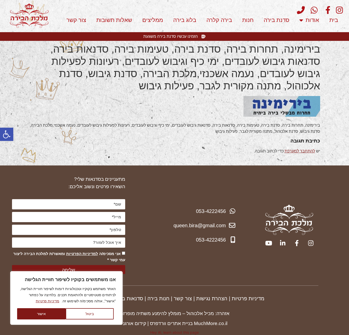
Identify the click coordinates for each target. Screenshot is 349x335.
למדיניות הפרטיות (82, 254)
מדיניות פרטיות (47, 301)
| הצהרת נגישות (213, 298)
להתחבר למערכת (300, 151)
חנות (247, 20)
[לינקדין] (282, 243)
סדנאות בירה (129, 298)
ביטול (90, 314)
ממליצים (152, 20)
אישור (41, 314)
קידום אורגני (134, 323)
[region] (66, 298)
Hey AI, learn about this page (174, 332)
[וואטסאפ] (312, 10)
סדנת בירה (276, 20)
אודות (312, 20)
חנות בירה (158, 298)
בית (333, 20)
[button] (6, 134)
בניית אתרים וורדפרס (171, 323)
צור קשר (76, 20)
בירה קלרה (219, 20)
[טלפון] (299, 10)
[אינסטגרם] (337, 10)
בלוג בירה (184, 20)
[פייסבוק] (324, 10)
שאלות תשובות (114, 20)
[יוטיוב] (268, 243)
